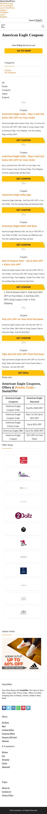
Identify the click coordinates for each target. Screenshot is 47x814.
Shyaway (5, 760)
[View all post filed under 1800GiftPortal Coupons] (23, 488)
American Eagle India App (16, 194)
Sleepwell (6, 767)
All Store (5, 722)
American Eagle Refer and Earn (19, 226)
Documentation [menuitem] (6, 5)
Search (32, 20)
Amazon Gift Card (9, 737)
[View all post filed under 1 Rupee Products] (23, 460)
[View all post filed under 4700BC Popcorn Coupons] (23, 529)
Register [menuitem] (3, 17)
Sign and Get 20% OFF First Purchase (23, 354)
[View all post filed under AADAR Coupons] (23, 598)
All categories (10, 72)
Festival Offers (8, 730)
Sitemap (5, 741)
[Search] (43, 26)
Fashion (8, 70)
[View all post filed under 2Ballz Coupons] (23, 516)
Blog (4, 726)
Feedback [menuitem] (4, 12)
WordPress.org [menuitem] (6, 3)
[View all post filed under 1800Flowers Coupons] (23, 474)
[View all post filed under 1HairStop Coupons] (23, 502)
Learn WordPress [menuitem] (7, 8)
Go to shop (23, 51)
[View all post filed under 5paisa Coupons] (23, 543)
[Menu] (3, 26)
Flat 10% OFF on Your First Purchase (22, 319)
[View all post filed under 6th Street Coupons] (23, 557)
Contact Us (6, 792)
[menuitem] (23, 1)
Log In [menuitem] (2, 14)
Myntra (5, 752)
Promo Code (24, 387)
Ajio (3, 756)
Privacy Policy (7, 795)
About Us (6, 788)
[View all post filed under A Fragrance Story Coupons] (23, 585)
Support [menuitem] (3, 10)
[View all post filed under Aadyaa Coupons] (23, 612)
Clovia (4, 763)
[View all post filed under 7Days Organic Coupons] (23, 571)
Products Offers (8, 734)
